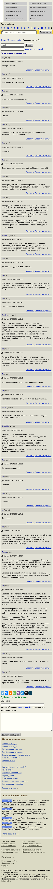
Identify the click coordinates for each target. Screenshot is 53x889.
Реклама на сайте (9, 861)
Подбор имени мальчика (12, 752)
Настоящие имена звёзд (12, 784)
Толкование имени (10, 778)
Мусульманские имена (38, 7)
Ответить (30, 70)
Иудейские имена (36, 15)
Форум (3, 40)
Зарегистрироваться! (34, 49)
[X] (26, 693)
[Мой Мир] (22, 693)
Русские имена (28, 841)
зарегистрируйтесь (26, 707)
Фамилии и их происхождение (15, 781)
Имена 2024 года (9, 746)
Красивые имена (8, 846)
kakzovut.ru (6, 881)
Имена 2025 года (9, 744)
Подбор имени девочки (12, 749)
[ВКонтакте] (6, 693)
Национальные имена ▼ (14, 19)
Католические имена (37, 11)
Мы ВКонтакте (7, 857)
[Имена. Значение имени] (1, 11)
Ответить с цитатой (43, 70)
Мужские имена (11, 3)
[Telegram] (2, 693)
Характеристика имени (11, 773)
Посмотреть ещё (9, 788)
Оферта (4, 865)
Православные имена (38, 3)
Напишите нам (7, 863)
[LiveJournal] (30, 693)
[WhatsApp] (14, 693)
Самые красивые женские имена (16, 755)
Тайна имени (7, 770)
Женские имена (11, 7)
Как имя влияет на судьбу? (14, 767)
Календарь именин (12, 15)
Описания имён (14, 40)
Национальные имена (11, 758)
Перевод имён (8, 775)
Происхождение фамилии (33, 852)
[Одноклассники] (10, 693)
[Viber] (18, 693)
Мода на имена (8, 761)
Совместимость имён (10, 850)
